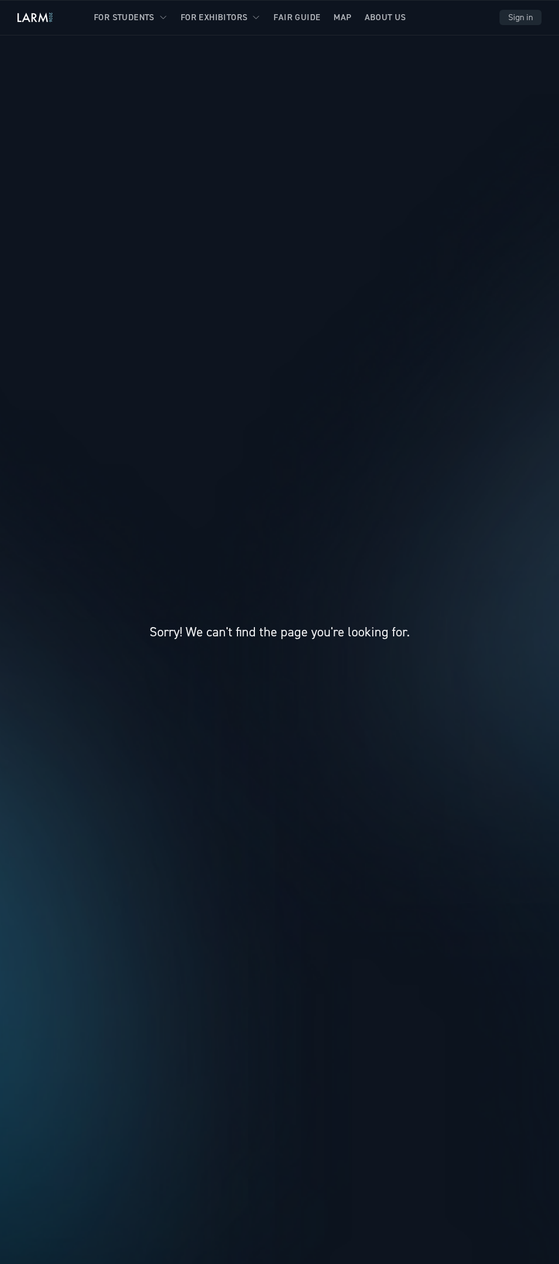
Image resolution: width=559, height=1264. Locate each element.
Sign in (520, 17)
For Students (124, 17)
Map (342, 17)
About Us (385, 17)
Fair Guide (296, 17)
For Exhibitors (214, 17)
